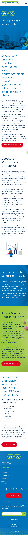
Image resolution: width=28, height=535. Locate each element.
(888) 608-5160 (5, 467)
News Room (4, 484)
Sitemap (14, 524)
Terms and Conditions (14, 522)
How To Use (4, 478)
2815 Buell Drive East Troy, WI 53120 (6, 463)
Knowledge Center (6, 475)
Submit (24, 513)
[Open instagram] (21, 489)
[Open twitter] (7, 489)
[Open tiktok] (17, 489)
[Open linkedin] (14, 489)
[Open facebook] (10, 489)
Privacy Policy (14, 519)
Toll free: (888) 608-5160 (14, 529)
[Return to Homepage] (14, 456)
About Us (4, 481)
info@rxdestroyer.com (14, 526)
